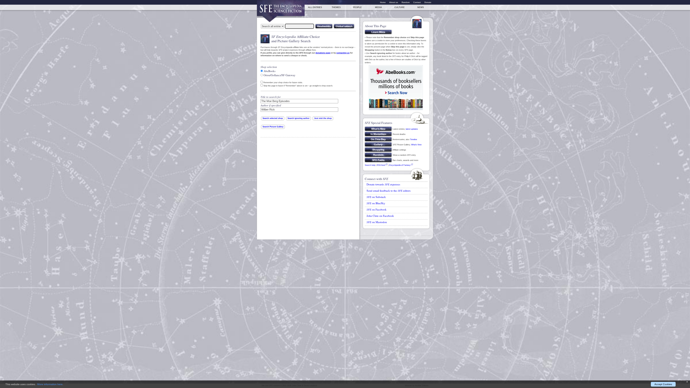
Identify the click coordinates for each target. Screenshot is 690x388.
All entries (315, 7)
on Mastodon (377, 222)
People (357, 7)
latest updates (412, 129)
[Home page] (281, 10)
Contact (417, 2)
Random (406, 2)
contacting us (342, 53)
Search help (370, 165)
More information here (50, 384)
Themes (336, 7)
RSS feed (381, 165)
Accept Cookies (663, 384)
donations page (323, 53)
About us (393, 2)
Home (383, 2)
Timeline (413, 139)
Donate (427, 2)
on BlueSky (376, 203)
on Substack (376, 197)
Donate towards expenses (383, 184)
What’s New (416, 145)
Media (378, 7)
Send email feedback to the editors (389, 190)
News (420, 7)
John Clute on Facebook (380, 216)
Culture (399, 7)
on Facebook (377, 209)
